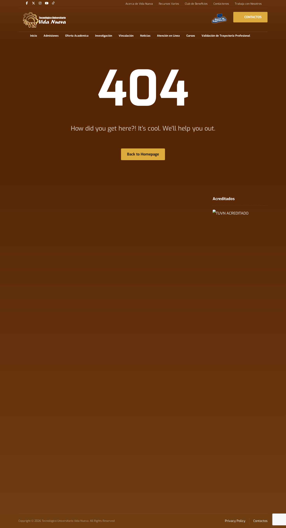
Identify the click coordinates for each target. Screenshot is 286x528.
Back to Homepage (143, 154)
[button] (27, 3)
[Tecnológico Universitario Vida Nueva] (44, 20)
